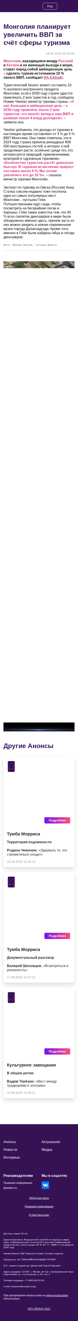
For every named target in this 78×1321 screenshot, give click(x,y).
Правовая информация (39, 1206)
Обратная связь (39, 1198)
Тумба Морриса (23, 834)
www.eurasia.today (57, 1295)
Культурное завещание (31, 1065)
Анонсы (9, 1142)
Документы (10, 1187)
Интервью (11, 1157)
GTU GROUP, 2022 (39, 1308)
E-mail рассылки (39, 1215)
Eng (50, 6)
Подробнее (57, 820)
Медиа (47, 1149)
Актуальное (51, 1142)
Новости (10, 1149)
